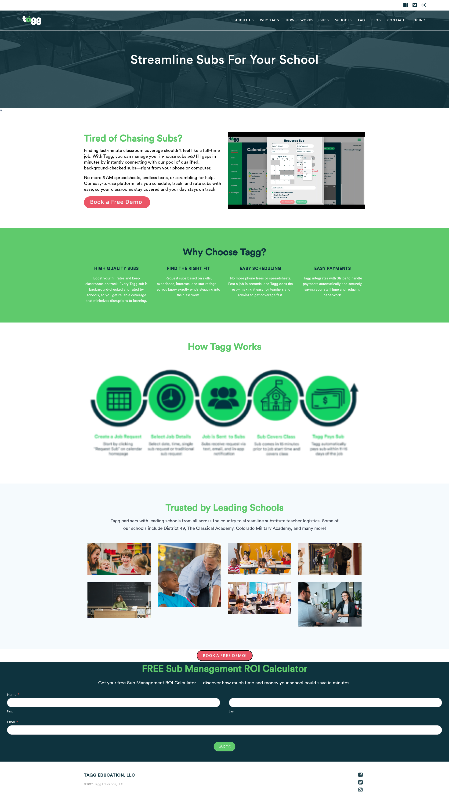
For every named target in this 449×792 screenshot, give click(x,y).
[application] (296, 170)
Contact (396, 20)
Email (12, 721)
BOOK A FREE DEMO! (224, 655)
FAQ (361, 20)
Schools (343, 20)
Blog (376, 20)
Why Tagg (269, 20)
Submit (224, 746)
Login (417, 20)
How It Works (299, 20)
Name (13, 694)
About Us (244, 20)
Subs (324, 20)
